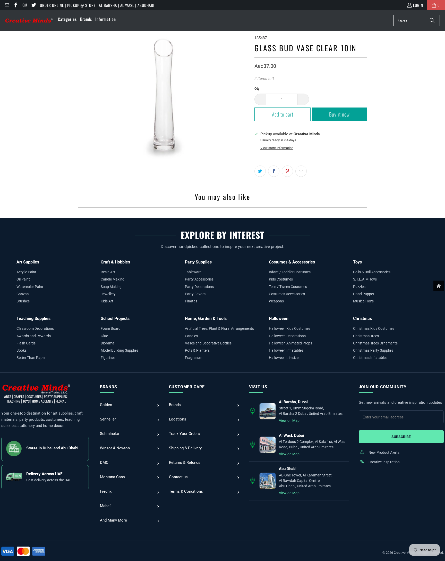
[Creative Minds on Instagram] (24, 5)
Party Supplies (198, 262)
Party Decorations (199, 287)
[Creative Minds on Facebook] (15, 5)
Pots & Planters (197, 350)
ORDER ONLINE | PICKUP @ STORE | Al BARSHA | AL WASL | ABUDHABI (97, 5)
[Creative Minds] (29, 20)
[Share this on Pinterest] (287, 171)
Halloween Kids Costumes (289, 328)
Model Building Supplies (119, 350)
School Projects (115, 318)
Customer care (187, 386)
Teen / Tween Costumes (288, 287)
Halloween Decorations (287, 336)
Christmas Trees (366, 336)
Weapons (276, 301)
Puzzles (359, 287)
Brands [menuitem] (86, 19)
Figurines (108, 358)
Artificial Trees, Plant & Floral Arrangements (219, 328)
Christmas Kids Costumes (373, 328)
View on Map (289, 420)
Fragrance (193, 358)
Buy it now (339, 114)
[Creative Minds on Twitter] (33, 5)
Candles (191, 336)
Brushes (23, 301)
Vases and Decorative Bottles (208, 343)
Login (418, 5)
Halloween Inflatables (286, 350)
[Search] (432, 20)
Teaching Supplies (33, 318)
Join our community (383, 386)
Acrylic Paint (26, 272)
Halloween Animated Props (290, 343)
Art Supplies (27, 262)
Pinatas (191, 301)
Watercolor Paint (29, 287)
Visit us (258, 386)
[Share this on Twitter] (260, 171)
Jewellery (108, 294)
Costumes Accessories (287, 294)
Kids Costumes (281, 279)
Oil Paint (23, 279)
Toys (357, 262)
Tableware (193, 272)
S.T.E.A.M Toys (365, 279)
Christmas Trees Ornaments (375, 343)
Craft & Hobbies (115, 262)
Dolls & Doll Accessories (371, 272)
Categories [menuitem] (67, 19)
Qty (257, 88)
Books (21, 350)
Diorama (107, 343)
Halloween (278, 318)
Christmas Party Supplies (373, 350)
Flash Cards (26, 343)
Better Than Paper (31, 358)
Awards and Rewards (33, 336)
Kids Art (107, 301)
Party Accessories (199, 279)
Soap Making (111, 287)
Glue (104, 336)
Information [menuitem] (105, 19)
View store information (276, 148)
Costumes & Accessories (292, 262)
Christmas (362, 318)
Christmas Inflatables (370, 358)
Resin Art (108, 272)
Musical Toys (363, 301)
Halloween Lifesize (283, 358)
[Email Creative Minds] (6, 5)
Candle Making (112, 279)
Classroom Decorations (35, 328)
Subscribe (401, 437)
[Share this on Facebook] (273, 171)
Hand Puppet (363, 294)
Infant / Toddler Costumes (290, 272)
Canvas (22, 294)
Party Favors (195, 294)
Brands (108, 386)
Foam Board (111, 328)
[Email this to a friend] (301, 171)
